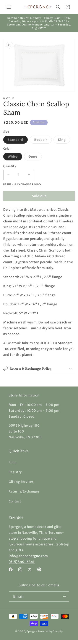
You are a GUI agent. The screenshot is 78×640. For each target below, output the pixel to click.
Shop (12, 462)
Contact (15, 501)
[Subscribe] (64, 596)
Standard (18, 141)
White (15, 157)
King (64, 141)
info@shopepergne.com (28, 556)
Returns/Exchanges (24, 491)
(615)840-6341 (22, 562)
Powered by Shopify (50, 631)
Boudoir (43, 141)
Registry (15, 472)
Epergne (32, 631)
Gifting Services (21, 482)
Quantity (9, 166)
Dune (35, 157)
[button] (8, 7)
